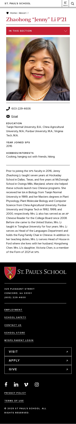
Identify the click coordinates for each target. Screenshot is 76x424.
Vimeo (26, 384)
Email (14, 116)
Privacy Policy (15, 393)
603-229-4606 (21, 108)
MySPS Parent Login (19, 340)
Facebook (6, 384)
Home (13, 12)
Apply (14, 360)
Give (13, 369)
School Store (14, 332)
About (22, 12)
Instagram (36, 384)
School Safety (15, 317)
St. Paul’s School (18, 3)
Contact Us (13, 325)
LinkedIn (16, 384)
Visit (13, 352)
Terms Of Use (14, 400)
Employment (13, 310)
